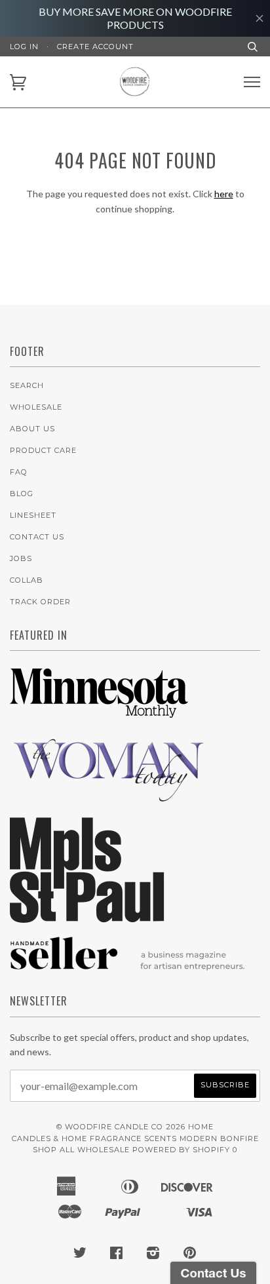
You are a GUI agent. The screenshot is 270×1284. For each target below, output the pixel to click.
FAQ (19, 472)
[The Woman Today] (108, 799)
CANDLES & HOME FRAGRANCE (77, 1138)
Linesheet (33, 515)
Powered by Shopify (181, 1149)
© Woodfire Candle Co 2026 (120, 1126)
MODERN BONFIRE (219, 1138)
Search (27, 385)
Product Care (43, 450)
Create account (95, 46)
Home (201, 1126)
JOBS (21, 558)
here (223, 193)
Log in (24, 46)
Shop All (54, 1149)
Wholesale (36, 407)
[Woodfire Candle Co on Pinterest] (190, 1255)
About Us (32, 428)
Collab (26, 580)
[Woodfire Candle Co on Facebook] (116, 1255)
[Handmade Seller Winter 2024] (128, 976)
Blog (21, 493)
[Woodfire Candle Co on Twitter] (80, 1255)
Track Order (40, 601)
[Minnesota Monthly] (99, 719)
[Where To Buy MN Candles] (87, 919)
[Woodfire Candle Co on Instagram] (153, 1255)
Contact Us (37, 536)
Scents (160, 1138)
